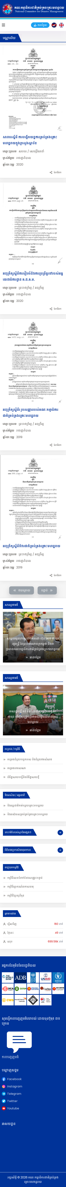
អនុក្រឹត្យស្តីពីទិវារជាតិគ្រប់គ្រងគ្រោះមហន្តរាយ (31, 546)
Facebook (14, 1079)
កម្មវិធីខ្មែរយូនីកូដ (15, 895)
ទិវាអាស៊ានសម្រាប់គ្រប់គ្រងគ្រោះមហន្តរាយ (27, 814)
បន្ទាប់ (44, 590)
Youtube (13, 1108)
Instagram (14, 1086)
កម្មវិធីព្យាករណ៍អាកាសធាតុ (20, 886)
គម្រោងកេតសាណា (16, 768)
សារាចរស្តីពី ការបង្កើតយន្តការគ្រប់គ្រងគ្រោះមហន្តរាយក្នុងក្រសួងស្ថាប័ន (30, 140)
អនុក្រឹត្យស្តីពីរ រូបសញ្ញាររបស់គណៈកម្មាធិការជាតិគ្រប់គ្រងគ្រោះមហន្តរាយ (30, 412)
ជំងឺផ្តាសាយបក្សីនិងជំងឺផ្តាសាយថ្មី (23, 777)
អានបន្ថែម (35, 657)
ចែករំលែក (57, 172)
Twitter (12, 1101)
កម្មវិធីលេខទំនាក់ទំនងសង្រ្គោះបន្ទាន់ (25, 878)
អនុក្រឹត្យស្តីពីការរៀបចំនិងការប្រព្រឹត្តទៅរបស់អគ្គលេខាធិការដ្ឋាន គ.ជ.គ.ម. (33, 276)
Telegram (14, 1094)
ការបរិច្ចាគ (42, 25)
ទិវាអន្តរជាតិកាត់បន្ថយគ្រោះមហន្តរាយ (25, 805)
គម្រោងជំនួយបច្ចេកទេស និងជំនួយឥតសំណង (29, 759)
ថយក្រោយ (24, 590)
